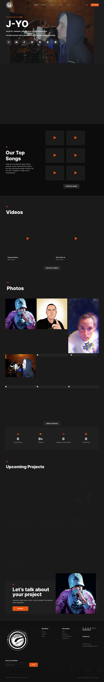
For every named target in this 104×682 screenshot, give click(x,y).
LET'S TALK (95, 5)
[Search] (87, 5)
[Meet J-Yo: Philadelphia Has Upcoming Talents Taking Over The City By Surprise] (20, 499)
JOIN (33, 664)
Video (41, 516)
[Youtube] (16, 42)
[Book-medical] (55, 42)
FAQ (63, 632)
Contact (60, 5)
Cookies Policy (66, 636)
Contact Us (65, 638)
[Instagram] (8, 42)
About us (65, 634)
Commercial (11, 516)
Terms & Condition (82, 677)
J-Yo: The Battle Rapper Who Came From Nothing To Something (52, 522)
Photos (44, 5)
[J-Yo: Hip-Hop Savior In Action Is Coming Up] (84, 499)
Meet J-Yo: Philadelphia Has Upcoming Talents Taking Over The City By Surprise (20, 522)
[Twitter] (32, 42)
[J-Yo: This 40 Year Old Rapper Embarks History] (20, 546)
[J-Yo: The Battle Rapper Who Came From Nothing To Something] (52, 499)
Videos (52, 5)
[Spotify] (47, 42)
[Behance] (93, 628)
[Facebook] (40, 42)
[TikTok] (95, 628)
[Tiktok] (24, 42)
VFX (73, 516)
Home (36, 5)
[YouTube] (90, 628)
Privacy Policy (94, 677)
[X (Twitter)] (85, 628)
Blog (68, 5)
